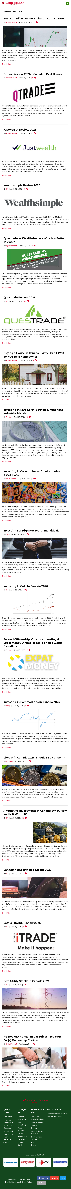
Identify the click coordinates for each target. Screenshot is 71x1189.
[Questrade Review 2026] (34, 315)
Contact (6, 1143)
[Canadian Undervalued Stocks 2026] (34, 888)
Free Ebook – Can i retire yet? (8, 1136)
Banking (21, 1139)
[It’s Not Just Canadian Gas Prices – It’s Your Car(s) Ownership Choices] (34, 1058)
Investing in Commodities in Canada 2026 (31, 702)
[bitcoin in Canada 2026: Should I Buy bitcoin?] (34, 775)
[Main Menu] (67, 3)
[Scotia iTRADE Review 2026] (34, 941)
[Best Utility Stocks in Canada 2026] (34, 999)
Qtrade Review (37, 1122)
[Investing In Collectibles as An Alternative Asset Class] (34, 493)
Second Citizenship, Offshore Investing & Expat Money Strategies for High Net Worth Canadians (32, 643)
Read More (6, 64)
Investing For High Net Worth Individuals (31, 530)
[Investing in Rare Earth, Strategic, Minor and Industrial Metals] (34, 431)
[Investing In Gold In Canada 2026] (34, 604)
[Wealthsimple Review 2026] (34, 203)
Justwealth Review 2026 (19, 129)
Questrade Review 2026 (19, 297)
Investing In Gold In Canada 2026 (25, 586)
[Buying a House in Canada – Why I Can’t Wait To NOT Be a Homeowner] (34, 374)
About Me (7, 1117)
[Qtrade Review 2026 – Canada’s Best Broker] (34, 92)
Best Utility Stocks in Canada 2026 (26, 981)
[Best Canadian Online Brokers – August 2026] (34, 36)
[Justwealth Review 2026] (34, 147)
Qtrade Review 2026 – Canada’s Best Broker (32, 74)
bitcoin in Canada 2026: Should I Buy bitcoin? (34, 757)
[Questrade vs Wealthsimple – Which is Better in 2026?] (34, 260)
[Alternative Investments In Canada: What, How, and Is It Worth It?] (34, 832)
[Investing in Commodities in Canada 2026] (34, 720)
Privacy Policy (26, 1182)
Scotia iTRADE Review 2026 (22, 923)
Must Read (8, 1131)
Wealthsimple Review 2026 (21, 185)
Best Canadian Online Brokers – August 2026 (33, 18)
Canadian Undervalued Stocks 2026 (27, 869)
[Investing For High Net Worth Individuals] (34, 548)
